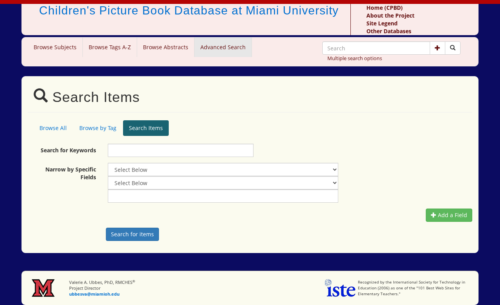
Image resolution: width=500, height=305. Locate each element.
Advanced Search (223, 47)
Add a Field (451, 215)
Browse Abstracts (165, 47)
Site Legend (382, 23)
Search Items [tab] (146, 128)
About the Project (390, 15)
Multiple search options (354, 58)
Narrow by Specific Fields (70, 173)
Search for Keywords (68, 150)
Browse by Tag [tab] (97, 128)
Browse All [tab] (53, 128)
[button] (437, 48)
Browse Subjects (55, 47)
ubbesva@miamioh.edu (94, 294)
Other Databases (388, 31)
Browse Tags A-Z (110, 47)
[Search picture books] (453, 48)
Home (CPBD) (384, 7)
